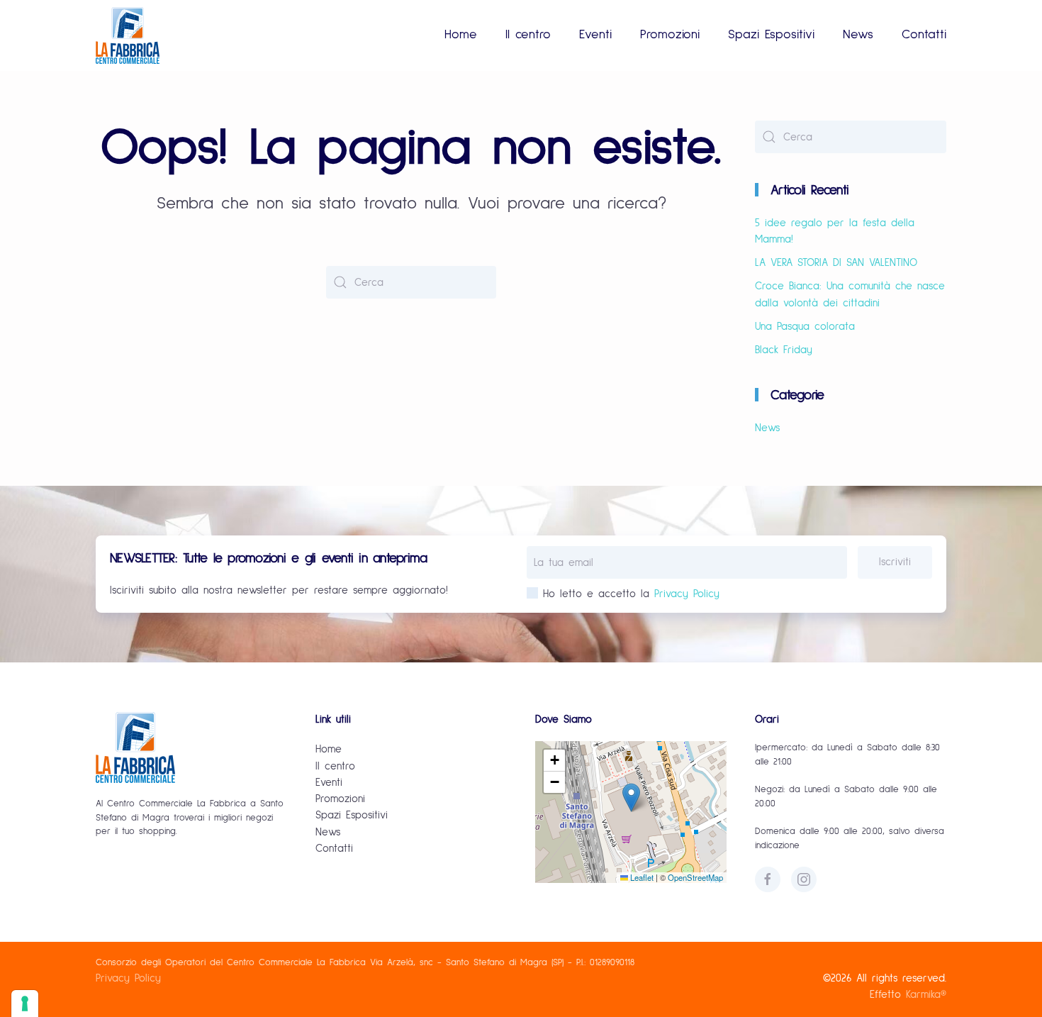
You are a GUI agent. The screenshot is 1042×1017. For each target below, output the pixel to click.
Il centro (335, 766)
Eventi (595, 34)
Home (460, 34)
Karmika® (926, 994)
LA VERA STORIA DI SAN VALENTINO (836, 262)
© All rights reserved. (884, 978)
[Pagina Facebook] (767, 879)
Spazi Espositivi (771, 34)
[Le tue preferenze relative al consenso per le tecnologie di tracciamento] (24, 1003)
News (858, 34)
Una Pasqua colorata (805, 326)
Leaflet (641, 877)
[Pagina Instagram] (804, 879)
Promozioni (670, 34)
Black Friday (783, 350)
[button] (631, 797)
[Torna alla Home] (127, 35)
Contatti (924, 34)
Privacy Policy (686, 594)
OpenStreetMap (695, 877)
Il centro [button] (528, 34)
